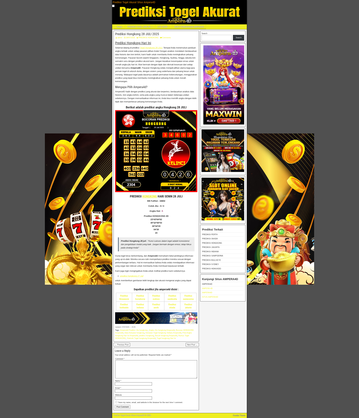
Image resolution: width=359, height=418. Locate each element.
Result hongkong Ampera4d (166, 336)
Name (118, 381)
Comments (166, 38)
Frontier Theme (239, 415)
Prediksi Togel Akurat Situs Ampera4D (134, 2)
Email (118, 388)
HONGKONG (149, 196)
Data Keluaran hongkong (134, 333)
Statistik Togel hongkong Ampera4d (141, 338)
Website (118, 395)
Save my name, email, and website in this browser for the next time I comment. (150, 402)
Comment (119, 359)
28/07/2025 (130, 38)
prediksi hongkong (146, 336)
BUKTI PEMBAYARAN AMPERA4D (189, 26)
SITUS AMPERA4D (210, 297)
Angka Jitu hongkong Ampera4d (162, 330)
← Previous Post (122, 345)
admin (119, 38)
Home (119, 26)
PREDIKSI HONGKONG (148, 38)
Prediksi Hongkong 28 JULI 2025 (137, 34)
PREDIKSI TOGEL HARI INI (138, 26)
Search (204, 33)
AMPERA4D (207, 293)
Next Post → (192, 345)
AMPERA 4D (207, 288)
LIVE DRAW (162, 26)
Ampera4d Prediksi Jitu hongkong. (134, 330)
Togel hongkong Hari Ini (166, 338)
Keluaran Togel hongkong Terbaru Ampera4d (163, 333)
